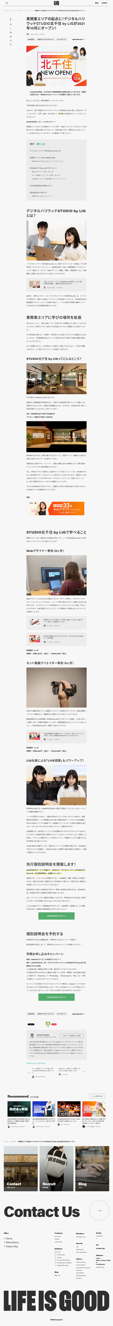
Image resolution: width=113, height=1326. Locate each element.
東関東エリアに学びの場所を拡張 (42, 157)
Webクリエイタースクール (26, 10)
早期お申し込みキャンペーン (42, 196)
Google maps (100, 1267)
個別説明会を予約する (38, 192)
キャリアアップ (13, 10)
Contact (104, 3)
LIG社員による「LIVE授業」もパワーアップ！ (49, 179)
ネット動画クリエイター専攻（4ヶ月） (46, 175)
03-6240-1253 (100, 1248)
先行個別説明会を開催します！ (41, 185)
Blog (96, 3)
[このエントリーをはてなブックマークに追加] (11, 32)
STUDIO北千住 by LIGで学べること (43, 168)
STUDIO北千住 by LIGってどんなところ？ (48, 161)
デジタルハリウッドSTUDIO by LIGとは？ (46, 151)
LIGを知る (31, 39)
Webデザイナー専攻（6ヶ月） (43, 171)
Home (5, 10)
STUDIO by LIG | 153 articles (36, 1063)
